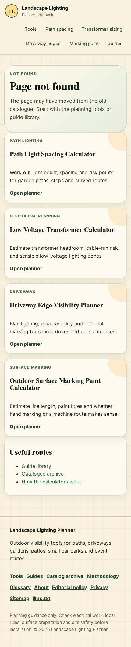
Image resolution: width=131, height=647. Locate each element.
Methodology (103, 576)
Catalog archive (64, 576)
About (41, 587)
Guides (114, 43)
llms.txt (41, 598)
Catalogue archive (43, 474)
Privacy (99, 587)
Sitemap (19, 598)
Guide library (36, 466)
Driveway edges (43, 43)
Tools (31, 29)
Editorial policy (69, 587)
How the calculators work (51, 482)
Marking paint (84, 43)
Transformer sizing (102, 29)
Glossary (20, 587)
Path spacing (59, 29)
